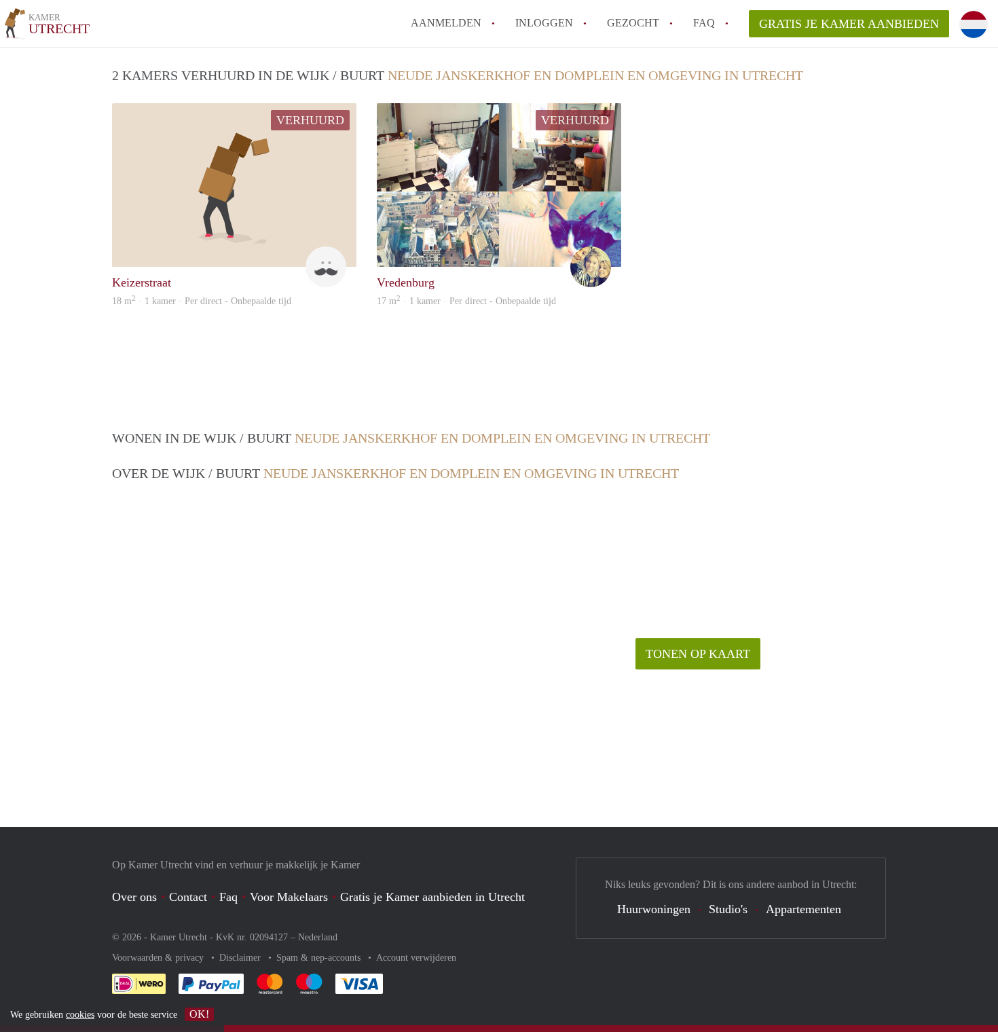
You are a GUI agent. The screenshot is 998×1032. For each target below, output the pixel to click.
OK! (199, 1014)
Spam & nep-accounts (319, 958)
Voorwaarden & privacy (159, 958)
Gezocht (633, 23)
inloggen (544, 23)
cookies (80, 1015)
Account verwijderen (416, 958)
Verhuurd (310, 120)
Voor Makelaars (289, 897)
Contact (188, 897)
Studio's (728, 909)
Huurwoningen (653, 909)
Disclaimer (241, 958)
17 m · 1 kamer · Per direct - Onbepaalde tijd (466, 301)
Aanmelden (446, 23)
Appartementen (803, 909)
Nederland (317, 937)
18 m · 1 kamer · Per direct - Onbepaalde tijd (201, 301)
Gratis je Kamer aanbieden (849, 24)
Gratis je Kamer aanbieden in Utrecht (432, 897)
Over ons (134, 897)
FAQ (704, 23)
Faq (228, 897)
